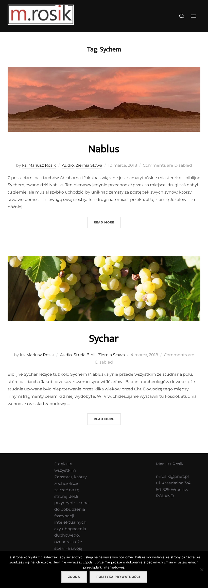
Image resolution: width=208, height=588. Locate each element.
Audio (68, 165)
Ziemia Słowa (89, 165)
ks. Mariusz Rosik (39, 165)
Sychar (104, 338)
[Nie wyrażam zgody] (201, 569)
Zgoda (74, 577)
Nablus (103, 149)
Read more (107, 222)
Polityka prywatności (118, 577)
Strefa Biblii (85, 354)
